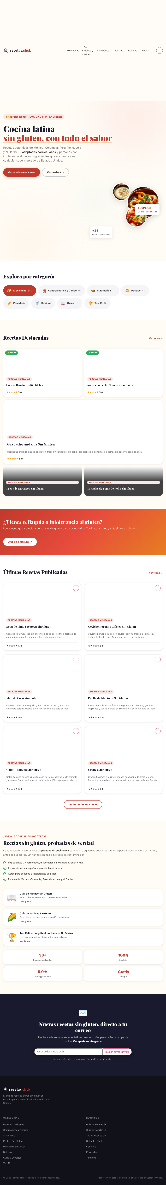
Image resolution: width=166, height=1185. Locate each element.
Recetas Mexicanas (13, 1124)
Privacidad (92, 1152)
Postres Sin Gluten (13, 1141)
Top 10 (7, 1163)
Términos (91, 1157)
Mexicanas (73, 50)
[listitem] (19, 290)
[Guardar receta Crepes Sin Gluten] (158, 731)
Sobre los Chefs (94, 1141)
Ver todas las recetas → (83, 804)
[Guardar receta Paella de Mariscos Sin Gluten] (158, 659)
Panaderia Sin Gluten (14, 1146)
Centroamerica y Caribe (15, 1130)
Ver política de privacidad (100, 1059)
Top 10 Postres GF (96, 1135)
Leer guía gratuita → (20, 541)
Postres (118, 50)
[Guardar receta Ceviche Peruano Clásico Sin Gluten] (158, 588)
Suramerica (9, 1135)
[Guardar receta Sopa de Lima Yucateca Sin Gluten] (76, 588)
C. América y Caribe (87, 50)
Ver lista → (25, 941)
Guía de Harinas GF (96, 1124)
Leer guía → (25, 901)
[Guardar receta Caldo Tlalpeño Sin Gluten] (76, 731)
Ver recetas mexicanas (22, 172)
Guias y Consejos (12, 1157)
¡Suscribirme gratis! (117, 1051)
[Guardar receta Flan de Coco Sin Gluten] (76, 659)
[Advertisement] (48, 50)
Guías (145, 50)
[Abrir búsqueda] (159, 50)
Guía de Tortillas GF (96, 1130)
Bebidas (132, 50)
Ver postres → (55, 172)
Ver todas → (156, 338)
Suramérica (102, 50)
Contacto (91, 1146)
